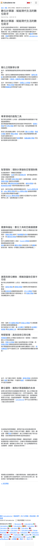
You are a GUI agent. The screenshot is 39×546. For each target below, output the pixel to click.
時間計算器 (4, 344)
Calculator (30, 526)
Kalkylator (17, 535)
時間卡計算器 (9, 342)
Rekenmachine (18, 537)
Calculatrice (25, 530)
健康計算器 (9, 235)
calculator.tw (33, 36)
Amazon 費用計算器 (12, 196)
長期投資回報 (14, 183)
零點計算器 (14, 134)
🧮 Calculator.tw (7, 2)
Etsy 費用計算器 (22, 191)
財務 (18, 138)
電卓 (21, 539)
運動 (33, 245)
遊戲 (5, 380)
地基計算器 (29, 293)
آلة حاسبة (29, 537)
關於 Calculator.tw (6, 516)
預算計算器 (4, 181)
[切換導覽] (36, 2)
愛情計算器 (26, 378)
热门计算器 (24, 516)
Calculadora (4, 526)
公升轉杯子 (21, 327)
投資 (12, 175)
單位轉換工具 (11, 329)
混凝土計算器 (25, 323)
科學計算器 (9, 126)
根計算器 (11, 85)
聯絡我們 (16, 516)
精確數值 (8, 87)
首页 (2, 8)
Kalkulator (13, 533)
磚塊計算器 (18, 287)
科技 (9, 433)
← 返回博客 (5, 483)
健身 (2, 245)
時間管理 (4, 338)
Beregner (18, 524)
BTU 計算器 (28, 291)
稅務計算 (23, 175)
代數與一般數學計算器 (17, 79)
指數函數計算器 (29, 138)
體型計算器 (18, 245)
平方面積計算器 (14, 323)
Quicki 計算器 (24, 241)
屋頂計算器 (9, 287)
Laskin (27, 535)
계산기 (29, 539)
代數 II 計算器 (29, 132)
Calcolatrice (29, 524)
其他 (26, 235)
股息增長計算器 (6, 186)
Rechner (6, 537)
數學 (31, 34)
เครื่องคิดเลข (4, 539)
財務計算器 (15, 179)
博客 (6, 8)
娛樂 (22, 380)
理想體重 (20, 235)
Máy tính (36, 535)
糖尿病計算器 (11, 237)
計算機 (14, 539)
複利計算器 (29, 183)
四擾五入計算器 (25, 83)
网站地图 (33, 516)
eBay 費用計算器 (9, 191)
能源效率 (8, 291)
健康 (6, 36)
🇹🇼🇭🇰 (28, 3)
